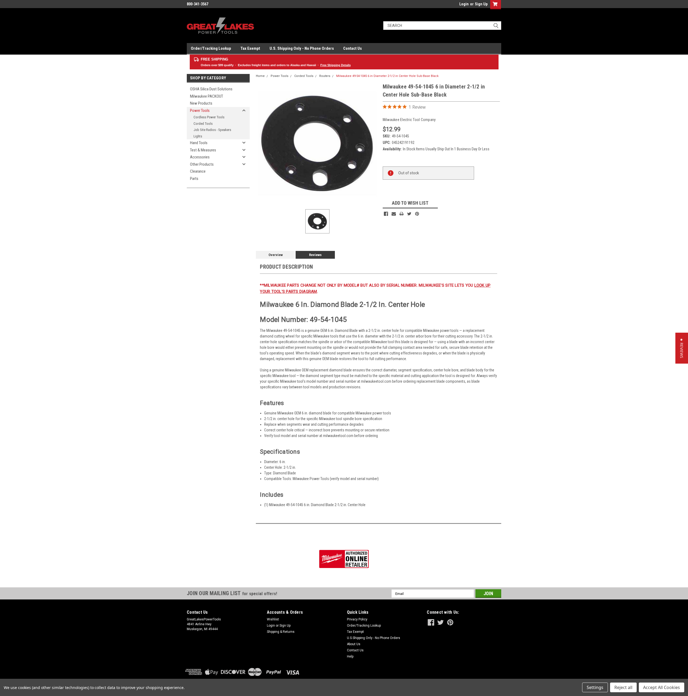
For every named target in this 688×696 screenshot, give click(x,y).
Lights (198, 136)
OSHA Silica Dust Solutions (211, 89)
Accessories (200, 157)
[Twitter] (409, 214)
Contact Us (352, 48)
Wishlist (273, 619)
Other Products (202, 164)
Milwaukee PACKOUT (206, 96)
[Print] (401, 214)
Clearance (198, 171)
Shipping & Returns (281, 632)
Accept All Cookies (661, 687)
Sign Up (481, 4)
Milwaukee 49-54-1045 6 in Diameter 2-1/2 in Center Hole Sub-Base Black (387, 76)
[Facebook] (386, 214)
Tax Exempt (250, 48)
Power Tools (200, 110)
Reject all (623, 687)
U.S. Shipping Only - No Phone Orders (302, 48)
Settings (595, 687)
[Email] (394, 214)
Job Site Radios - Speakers (212, 130)
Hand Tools (198, 142)
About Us (353, 644)
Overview (275, 255)
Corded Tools (203, 124)
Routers (324, 76)
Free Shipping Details (335, 65)
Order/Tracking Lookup (211, 48)
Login (464, 4)
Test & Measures (203, 150)
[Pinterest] (417, 214)
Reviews (315, 255)
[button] (681, 348)
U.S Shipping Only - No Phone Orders (373, 638)
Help (350, 656)
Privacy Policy (357, 619)
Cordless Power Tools (209, 117)
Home (260, 76)
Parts (194, 178)
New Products (201, 103)
